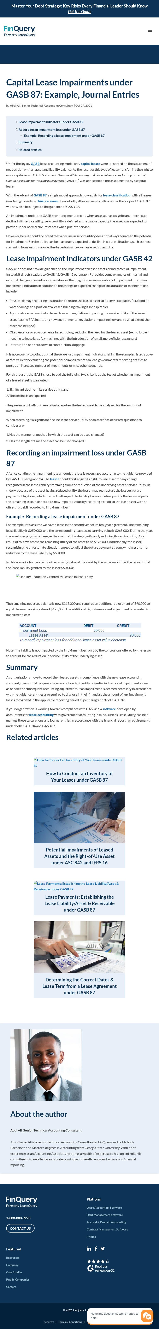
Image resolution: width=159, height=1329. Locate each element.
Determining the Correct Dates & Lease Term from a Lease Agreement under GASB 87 (79, 986)
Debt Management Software (105, 1215)
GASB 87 (40, 195)
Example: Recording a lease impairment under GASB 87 (64, 135)
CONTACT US (20, 1228)
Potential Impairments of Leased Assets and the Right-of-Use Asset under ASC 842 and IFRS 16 (79, 856)
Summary (26, 142)
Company (12, 1265)
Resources (12, 1257)
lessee (54, 479)
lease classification (116, 195)
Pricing (91, 1236)
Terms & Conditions (70, 1322)
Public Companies (17, 1279)
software (109, 709)
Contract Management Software (107, 1229)
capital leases (90, 163)
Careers (11, 1286)
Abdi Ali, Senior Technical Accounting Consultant (41, 105)
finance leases (48, 201)
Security (49, 1322)
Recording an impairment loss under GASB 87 (52, 129)
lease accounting (41, 715)
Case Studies (14, 1272)
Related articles (30, 150)
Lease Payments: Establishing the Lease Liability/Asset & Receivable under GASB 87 (80, 903)
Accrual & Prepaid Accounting (106, 1222)
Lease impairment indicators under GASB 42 (51, 122)
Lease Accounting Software (104, 1207)
